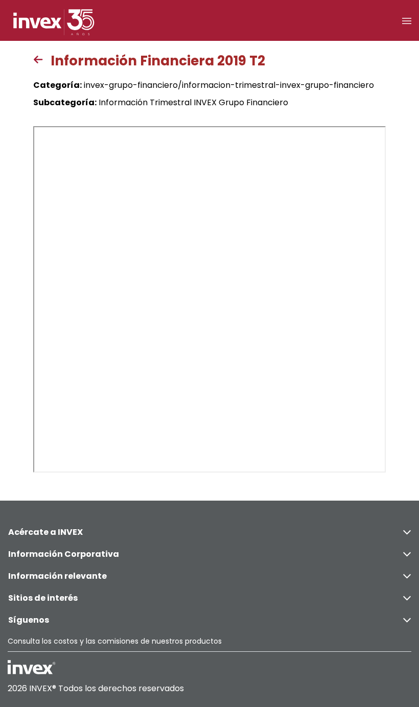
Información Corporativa (63, 554)
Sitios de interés (43, 598)
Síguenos (28, 620)
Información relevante (57, 576)
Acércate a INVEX (45, 532)
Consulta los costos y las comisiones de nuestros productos (115, 641)
